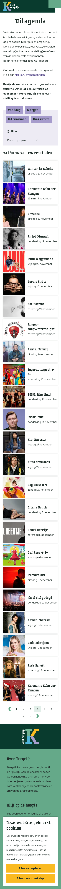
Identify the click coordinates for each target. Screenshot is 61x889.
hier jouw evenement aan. (30, 74)
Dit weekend (17, 119)
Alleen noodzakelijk (30, 878)
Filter (14, 131)
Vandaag (14, 110)
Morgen (32, 110)
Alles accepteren (30, 868)
